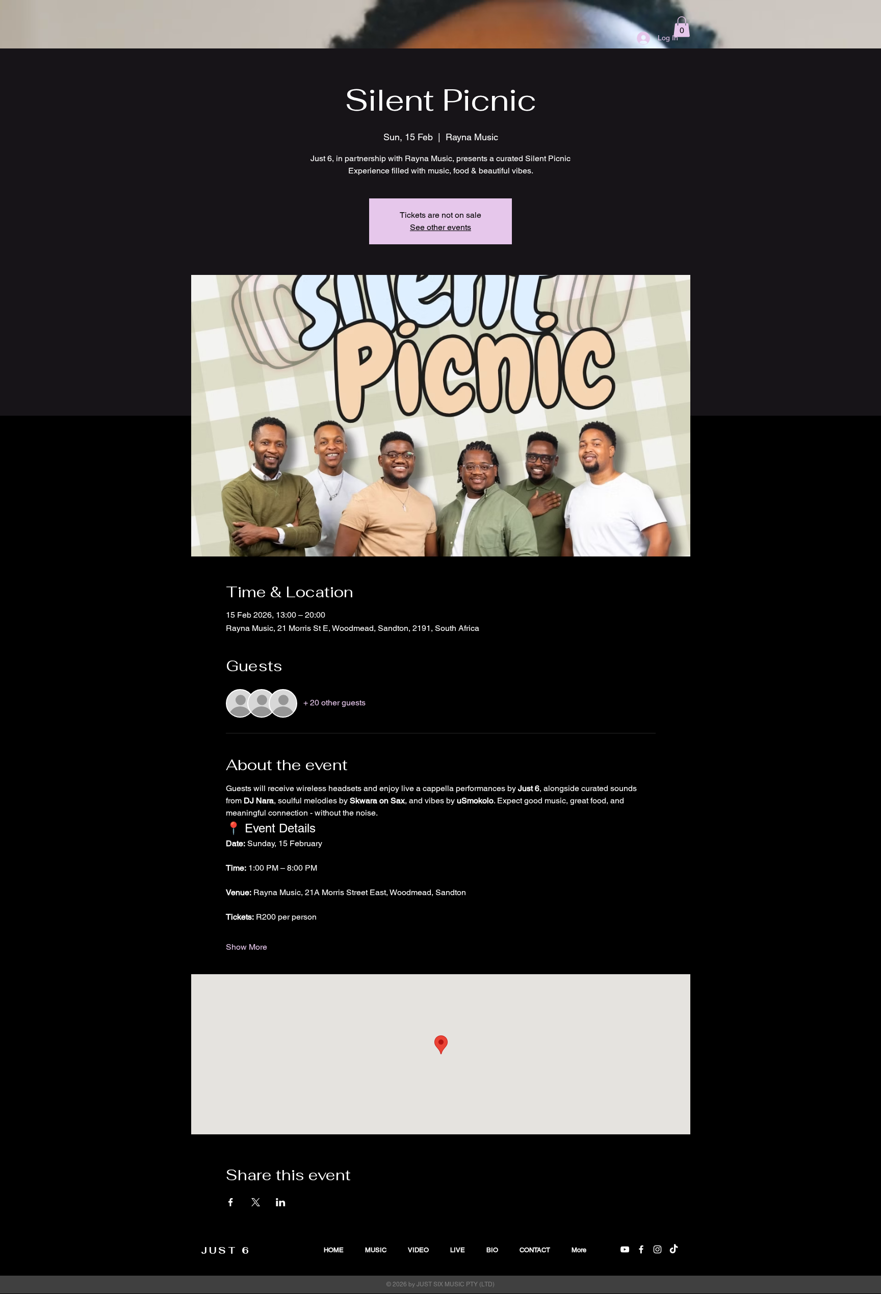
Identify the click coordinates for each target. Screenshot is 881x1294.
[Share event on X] (256, 1202)
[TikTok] (673, 1249)
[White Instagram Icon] (657, 1249)
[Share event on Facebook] (231, 1202)
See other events (440, 227)
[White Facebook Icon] (641, 1249)
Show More (246, 947)
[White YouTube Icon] (624, 1249)
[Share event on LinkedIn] (281, 1202)
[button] (681, 26)
